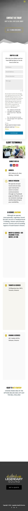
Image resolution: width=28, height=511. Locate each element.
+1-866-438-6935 (15, 30)
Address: (11, 170)
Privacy (6, 123)
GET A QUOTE (14, 487)
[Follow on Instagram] (17, 165)
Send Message (14, 133)
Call (11, 21)
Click (17, 21)
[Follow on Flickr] (16, 507)
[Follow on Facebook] (11, 165)
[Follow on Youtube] (14, 165)
